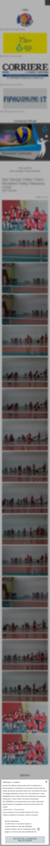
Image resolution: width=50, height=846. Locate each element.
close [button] (46, 781)
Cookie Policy (8, 810)
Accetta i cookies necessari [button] (25, 840)
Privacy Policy (19, 810)
